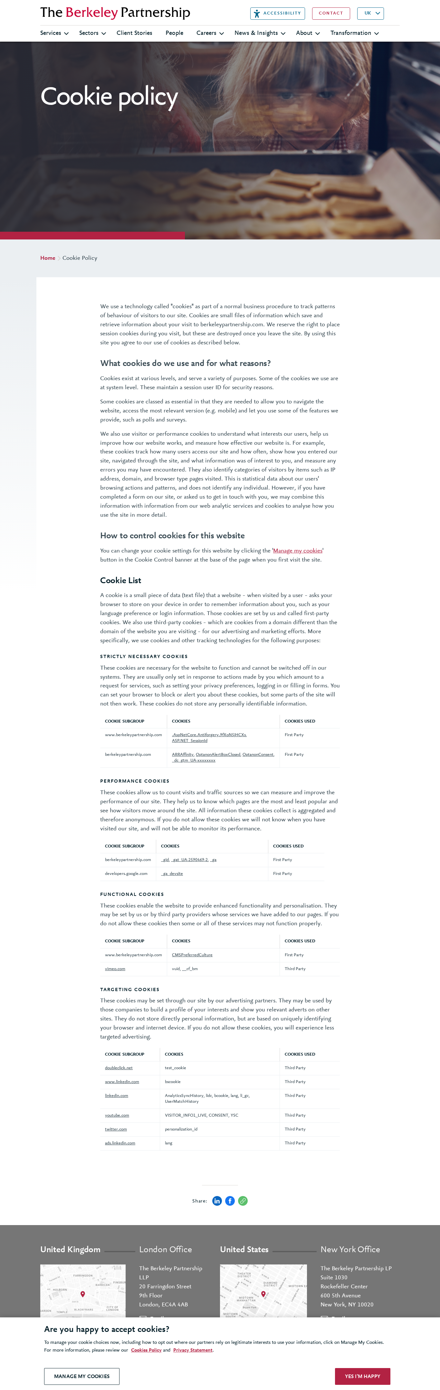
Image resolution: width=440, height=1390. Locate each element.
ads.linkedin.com (120, 1143)
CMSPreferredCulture (192, 955)
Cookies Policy (146, 1350)
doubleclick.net (119, 1068)
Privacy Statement (193, 1350)
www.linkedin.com (122, 1082)
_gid (165, 859)
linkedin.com (116, 1095)
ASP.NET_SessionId (189, 740)
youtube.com (117, 1115)
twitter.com (116, 1129)
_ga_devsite (172, 873)
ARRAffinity (183, 754)
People (174, 33)
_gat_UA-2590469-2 (189, 859)
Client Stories (134, 33)
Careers (206, 33)
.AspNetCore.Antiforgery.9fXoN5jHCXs (209, 735)
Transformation (350, 33)
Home (47, 258)
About (304, 33)
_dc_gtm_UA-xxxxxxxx (193, 760)
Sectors (89, 33)
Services (50, 33)
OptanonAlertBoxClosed (218, 754)
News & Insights (256, 33)
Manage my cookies (297, 551)
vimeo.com (115, 969)
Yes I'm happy (362, 1376)
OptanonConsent (258, 754)
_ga (213, 859)
